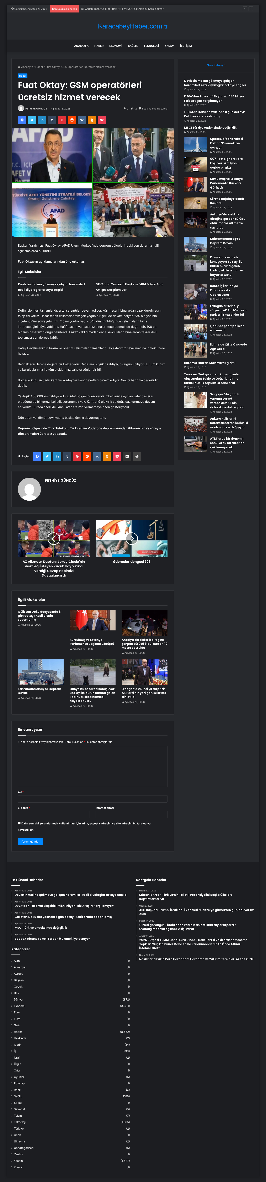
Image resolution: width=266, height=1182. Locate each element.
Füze (17, 1018)
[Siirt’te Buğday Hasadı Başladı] (195, 203)
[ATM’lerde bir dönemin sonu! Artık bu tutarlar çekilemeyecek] (195, 444)
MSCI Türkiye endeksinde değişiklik (210, 128)
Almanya (20, 967)
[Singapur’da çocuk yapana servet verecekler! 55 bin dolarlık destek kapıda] (195, 400)
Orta (17, 1070)
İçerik (17, 1044)
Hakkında (20, 1038)
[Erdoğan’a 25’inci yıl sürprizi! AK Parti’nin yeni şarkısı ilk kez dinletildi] (144, 672)
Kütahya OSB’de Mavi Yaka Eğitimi (209, 363)
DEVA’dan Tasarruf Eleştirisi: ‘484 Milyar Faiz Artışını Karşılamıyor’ (214, 98)
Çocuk (18, 986)
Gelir (17, 1025)
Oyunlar (19, 1077)
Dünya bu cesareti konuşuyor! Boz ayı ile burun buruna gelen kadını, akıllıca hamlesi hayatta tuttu (92, 695)
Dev (16, 993)
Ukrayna (19, 1141)
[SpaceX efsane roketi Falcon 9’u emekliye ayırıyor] (195, 144)
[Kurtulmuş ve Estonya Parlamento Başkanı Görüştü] (93, 623)
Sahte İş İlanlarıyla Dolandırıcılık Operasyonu (224, 290)
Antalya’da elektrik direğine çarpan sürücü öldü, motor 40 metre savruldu (144, 644)
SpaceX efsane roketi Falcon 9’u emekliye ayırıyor (226, 143)
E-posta (24, 807)
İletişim (186, 45)
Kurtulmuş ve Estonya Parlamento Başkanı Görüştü (92, 642)
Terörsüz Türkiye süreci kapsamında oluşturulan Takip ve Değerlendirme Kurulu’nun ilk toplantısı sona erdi (211, 378)
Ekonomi (115, 45)
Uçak (17, 1135)
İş (15, 1051)
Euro (17, 1012)
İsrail (17, 1057)
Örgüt (17, 1064)
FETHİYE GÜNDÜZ (36, 108)
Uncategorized (23, 1148)
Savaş (18, 1102)
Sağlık (133, 45)
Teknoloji (151, 45)
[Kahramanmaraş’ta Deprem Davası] (41, 672)
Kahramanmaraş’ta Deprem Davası (39, 691)
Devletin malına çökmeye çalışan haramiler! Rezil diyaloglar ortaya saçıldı (215, 83)
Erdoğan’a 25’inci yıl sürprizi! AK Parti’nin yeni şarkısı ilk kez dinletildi (144, 693)
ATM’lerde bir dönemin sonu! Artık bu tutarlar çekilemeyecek (227, 442)
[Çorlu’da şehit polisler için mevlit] (195, 331)
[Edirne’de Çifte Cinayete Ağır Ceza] (195, 350)
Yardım (18, 1154)
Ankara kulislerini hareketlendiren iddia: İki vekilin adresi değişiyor (229, 422)
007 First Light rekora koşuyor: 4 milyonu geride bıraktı (226, 163)
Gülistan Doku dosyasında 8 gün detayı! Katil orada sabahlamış (121, 8)
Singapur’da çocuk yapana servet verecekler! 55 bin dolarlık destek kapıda (227, 400)
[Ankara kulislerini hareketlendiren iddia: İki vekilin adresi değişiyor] (195, 424)
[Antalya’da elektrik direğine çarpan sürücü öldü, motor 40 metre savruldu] (144, 623)
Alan (17, 960)
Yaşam (169, 45)
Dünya (18, 999)
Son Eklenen (216, 65)
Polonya (19, 1083)
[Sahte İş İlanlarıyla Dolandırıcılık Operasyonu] (195, 292)
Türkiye (19, 1128)
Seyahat (19, 1109)
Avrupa (18, 973)
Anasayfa (81, 45)
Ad (21, 792)
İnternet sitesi (105, 807)
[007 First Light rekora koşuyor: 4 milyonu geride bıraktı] (195, 164)
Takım (18, 1115)
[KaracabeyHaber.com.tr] (133, 26)
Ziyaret (18, 1167)
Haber (98, 45)
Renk (17, 1089)
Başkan (19, 980)
